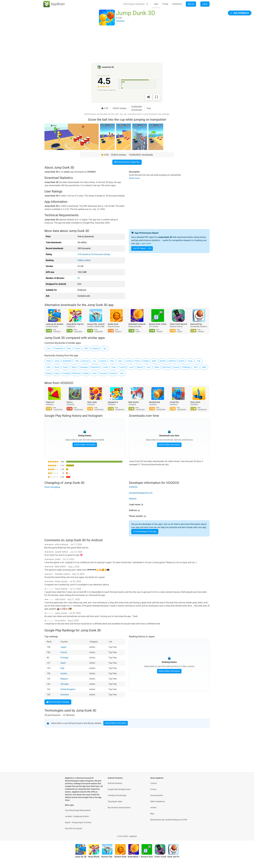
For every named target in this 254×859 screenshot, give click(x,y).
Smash (176, 367)
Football (66, 373)
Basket (162, 361)
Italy (62, 668)
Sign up (191, 4)
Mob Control (133, 402)
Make (157, 367)
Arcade (103, 373)
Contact (153, 783)
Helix (48, 367)
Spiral (74, 367)
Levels (105, 367)
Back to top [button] (247, 835)
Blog (152, 814)
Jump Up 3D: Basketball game (54, 324)
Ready (86, 373)
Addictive (172, 361)
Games (103, 361)
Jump (57, 361)
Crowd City (174, 402)
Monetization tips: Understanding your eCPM (168, 820)
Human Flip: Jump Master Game (95, 324)
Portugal (64, 657)
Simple (145, 361)
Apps (156, 4)
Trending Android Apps (117, 795)
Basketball (67, 361)
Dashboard (177, 4)
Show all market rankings (58, 702)
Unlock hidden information (85, 445)
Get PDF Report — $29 (142, 248)
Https (57, 373)
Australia (64, 694)
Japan (63, 647)
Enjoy (114, 367)
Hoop (190, 361)
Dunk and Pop (196, 324)
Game (48, 361)
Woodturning (154, 402)
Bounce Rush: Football (157, 324)
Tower (65, 367)
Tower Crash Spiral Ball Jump (178, 324)
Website (132, 498)
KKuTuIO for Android (73, 828)
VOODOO (66, 383)
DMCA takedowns (157, 801)
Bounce (86, 361)
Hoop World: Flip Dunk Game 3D (75, 324)
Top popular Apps (115, 801)
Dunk (69, 348)
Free (122, 373)
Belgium (64, 678)
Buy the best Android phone (119, 807)
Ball (85, 348)
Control (122, 367)
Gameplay (84, 367)
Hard (196, 367)
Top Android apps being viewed (77, 810)
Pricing (165, 4)
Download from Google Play (128, 162)
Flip (198, 361)
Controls (112, 373)
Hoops (48, 373)
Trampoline (58, 348)
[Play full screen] (156, 97)
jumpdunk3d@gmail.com (141, 493)
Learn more (145, 243)
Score (77, 348)
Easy (120, 361)
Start (95, 373)
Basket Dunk (113, 324)
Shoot (57, 367)
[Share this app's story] (148, 97)
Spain (63, 663)
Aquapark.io (113, 402)
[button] (169, 504)
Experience (95, 367)
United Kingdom (67, 689)
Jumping (95, 348)
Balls (154, 361)
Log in (204, 4)
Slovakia (64, 684)
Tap (104, 348)
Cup (48, 348)
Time (112, 361)
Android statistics (115, 783)
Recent (182, 361)
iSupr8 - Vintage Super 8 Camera (78, 822)
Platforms (76, 373)
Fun (94, 361)
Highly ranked (84, 260)
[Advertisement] (123, 44)
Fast (148, 367)
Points (137, 361)
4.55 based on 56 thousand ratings (94, 254)
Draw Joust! (195, 402)
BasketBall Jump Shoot (137, 324)
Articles (153, 807)
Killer (204, 367)
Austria (63, 673)
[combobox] (134, 4)
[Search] (147, 4)
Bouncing (166, 367)
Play (77, 361)
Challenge (186, 367)
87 (79, 278)
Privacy (153, 789)
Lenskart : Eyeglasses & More (77, 816)
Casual (128, 361)
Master (140, 367)
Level (131, 367)
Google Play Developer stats (119, 789)
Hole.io (70, 402)
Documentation (156, 795)
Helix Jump (92, 402)
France (63, 652)
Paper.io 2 (50, 402)
